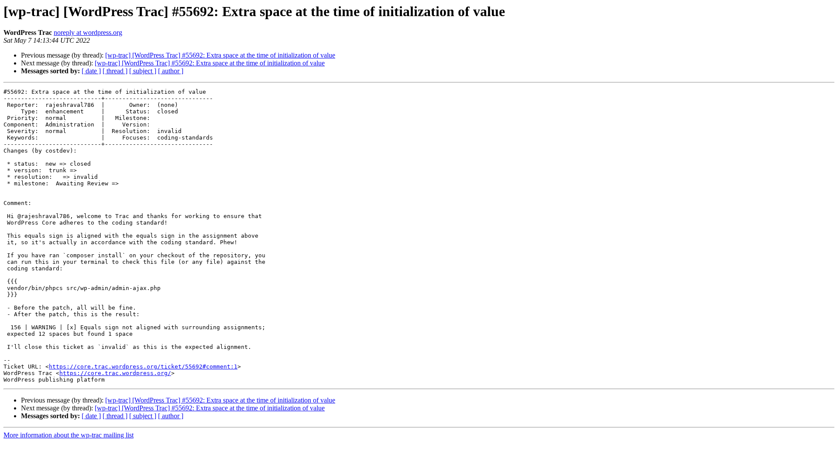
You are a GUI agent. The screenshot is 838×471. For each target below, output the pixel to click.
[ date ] (91, 71)
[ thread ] (115, 71)
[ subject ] (142, 71)
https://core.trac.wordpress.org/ (115, 373)
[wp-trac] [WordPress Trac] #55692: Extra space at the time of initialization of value (220, 55)
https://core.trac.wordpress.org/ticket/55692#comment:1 (143, 366)
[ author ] (170, 71)
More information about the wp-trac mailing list (68, 435)
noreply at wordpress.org (88, 32)
